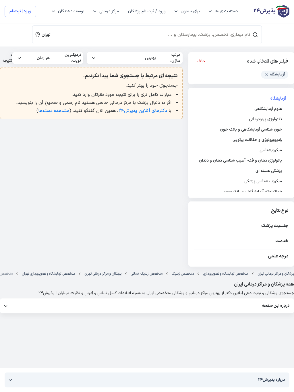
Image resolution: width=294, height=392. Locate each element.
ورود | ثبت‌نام (20, 11)
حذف (201, 61)
